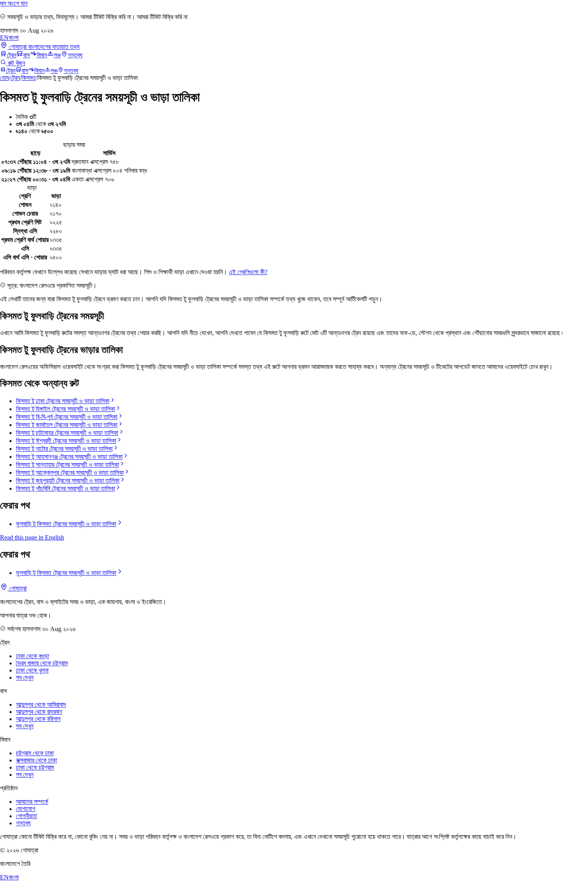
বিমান (42, 55)
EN (4, 37)
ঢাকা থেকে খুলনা (32, 670)
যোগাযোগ (25, 808)
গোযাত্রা (17, 588)
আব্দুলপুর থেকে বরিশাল (38, 718)
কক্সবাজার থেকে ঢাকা (36, 760)
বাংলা (14, 37)
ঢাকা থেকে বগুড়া (32, 656)
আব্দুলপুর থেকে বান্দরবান (39, 711)
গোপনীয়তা (26, 816)
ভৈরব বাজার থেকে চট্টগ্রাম (42, 663)
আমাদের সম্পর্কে (32, 801)
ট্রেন (11, 55)
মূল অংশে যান (13, 3)
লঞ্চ (57, 55)
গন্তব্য (75, 55)
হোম (4, 77)
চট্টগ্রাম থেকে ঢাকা (35, 753)
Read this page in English (32, 537)
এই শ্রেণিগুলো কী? (248, 272)
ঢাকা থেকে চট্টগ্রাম (35, 767)
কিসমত (28, 77)
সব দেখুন (24, 677)
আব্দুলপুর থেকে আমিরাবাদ (41, 704)
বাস (26, 55)
